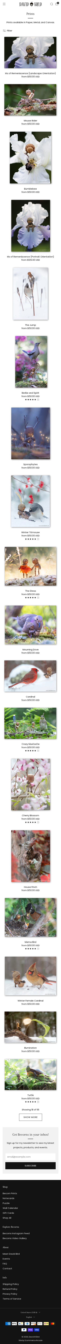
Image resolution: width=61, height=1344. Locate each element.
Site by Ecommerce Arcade (30, 1340)
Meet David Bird (11, 1253)
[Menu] (4, 4)
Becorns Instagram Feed (16, 1233)
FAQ (5, 1263)
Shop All (7, 1217)
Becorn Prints (10, 1193)
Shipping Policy (11, 1284)
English (29, 1317)
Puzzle (6, 1203)
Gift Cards (8, 1212)
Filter (9, 30)
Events (6, 1258)
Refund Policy (10, 1288)
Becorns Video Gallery (15, 1238)
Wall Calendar (10, 1208)
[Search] (51, 4)
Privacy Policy (10, 1293)
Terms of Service (12, 1298)
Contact (7, 1268)
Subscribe (30, 1165)
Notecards (8, 1198)
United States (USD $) (29, 1312)
